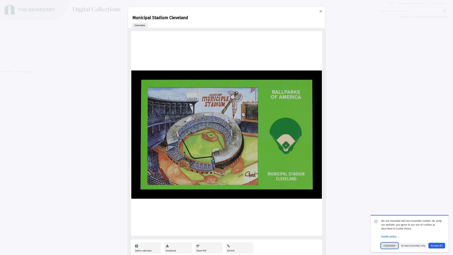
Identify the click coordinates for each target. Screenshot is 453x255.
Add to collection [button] (143, 251)
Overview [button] (139, 25)
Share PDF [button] (201, 251)
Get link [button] (230, 251)
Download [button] (171, 251)
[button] (321, 11)
